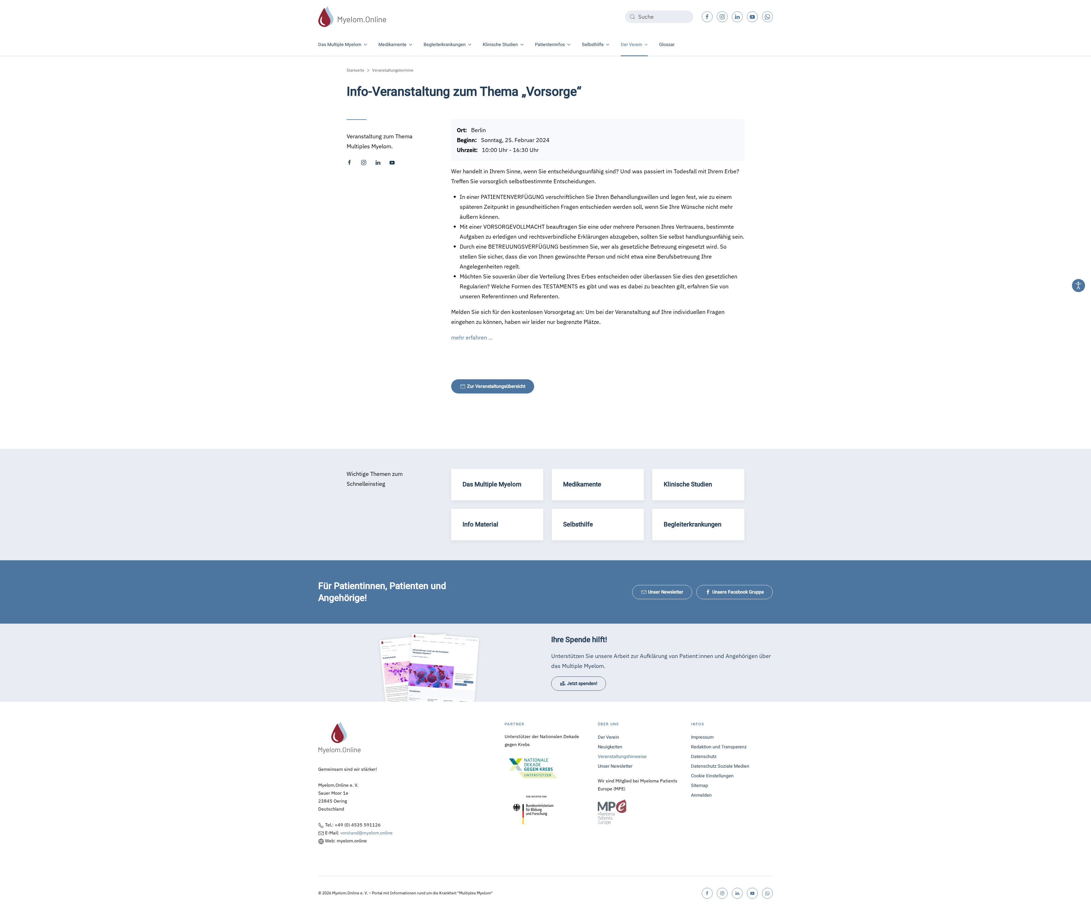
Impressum (702, 737)
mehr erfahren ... (472, 337)
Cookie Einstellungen (712, 775)
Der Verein (608, 737)
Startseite (355, 70)
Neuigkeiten (610, 747)
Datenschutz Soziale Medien (720, 766)
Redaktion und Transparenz (719, 747)
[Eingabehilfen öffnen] (1078, 285)
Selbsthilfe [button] (593, 44)
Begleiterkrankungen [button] (445, 44)
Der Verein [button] (631, 44)
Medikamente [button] (392, 44)
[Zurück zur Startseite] (352, 17)
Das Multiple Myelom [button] (339, 44)
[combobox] (659, 17)
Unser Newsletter (665, 592)
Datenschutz (704, 756)
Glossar (666, 44)
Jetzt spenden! (582, 683)
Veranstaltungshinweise (622, 756)
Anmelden (701, 795)
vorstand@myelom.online (366, 833)
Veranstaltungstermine (392, 70)
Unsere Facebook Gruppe (738, 592)
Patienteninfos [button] (550, 44)
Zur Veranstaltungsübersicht (496, 386)
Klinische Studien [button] (500, 44)
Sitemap (699, 785)
